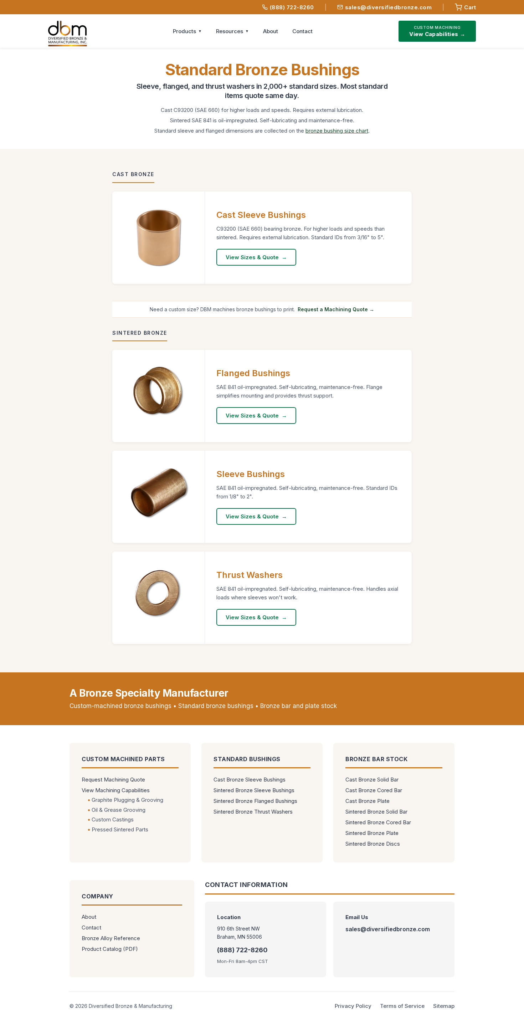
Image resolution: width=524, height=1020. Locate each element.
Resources (229, 31)
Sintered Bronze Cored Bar (378, 822)
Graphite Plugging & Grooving (127, 799)
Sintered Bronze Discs (372, 843)
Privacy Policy (353, 1006)
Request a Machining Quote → (336, 309)
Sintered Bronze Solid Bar (376, 811)
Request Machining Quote (113, 779)
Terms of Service (402, 1006)
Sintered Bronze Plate (372, 833)
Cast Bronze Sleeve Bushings (250, 779)
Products (184, 31)
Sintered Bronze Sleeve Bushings (254, 790)
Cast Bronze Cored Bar (373, 790)
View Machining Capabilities (116, 790)
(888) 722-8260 (292, 7)
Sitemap (443, 1006)
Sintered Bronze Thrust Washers (253, 811)
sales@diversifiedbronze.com (388, 7)
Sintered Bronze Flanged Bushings (255, 801)
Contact (302, 31)
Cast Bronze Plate (367, 801)
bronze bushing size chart (336, 130)
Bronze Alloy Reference (111, 938)
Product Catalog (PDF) (110, 948)
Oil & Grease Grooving (118, 809)
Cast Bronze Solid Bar (372, 779)
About (270, 31)
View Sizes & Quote (252, 257)
